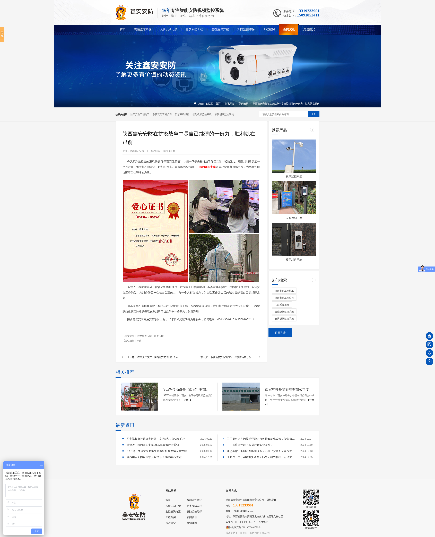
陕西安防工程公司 (162, 114)
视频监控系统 (142, 29)
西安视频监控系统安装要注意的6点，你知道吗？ (156, 439)
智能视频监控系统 (202, 114)
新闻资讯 (289, 29)
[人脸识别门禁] (294, 197)
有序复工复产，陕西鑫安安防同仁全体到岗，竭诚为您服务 (159, 357)
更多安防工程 (194, 29)
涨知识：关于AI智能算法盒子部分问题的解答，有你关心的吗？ (261, 457)
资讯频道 (230, 103)
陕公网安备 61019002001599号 (245, 527)
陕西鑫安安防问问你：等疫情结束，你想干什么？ (233, 357)
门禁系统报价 (182, 114)
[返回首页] (429, 361)
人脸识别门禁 (168, 29)
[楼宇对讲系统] (294, 239)
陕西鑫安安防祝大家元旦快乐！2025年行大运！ (155, 457)
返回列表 (280, 333)
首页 (123, 29)
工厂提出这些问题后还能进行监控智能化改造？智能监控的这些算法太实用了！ (261, 439)
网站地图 (192, 523)
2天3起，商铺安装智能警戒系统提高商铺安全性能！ (158, 451)
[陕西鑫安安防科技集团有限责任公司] (134, 19)
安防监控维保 (246, 29)
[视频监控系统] (294, 156)
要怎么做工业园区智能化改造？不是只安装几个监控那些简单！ (261, 451)
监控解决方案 (220, 29)
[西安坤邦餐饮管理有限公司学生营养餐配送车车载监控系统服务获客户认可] (241, 397)
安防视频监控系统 (224, 114)
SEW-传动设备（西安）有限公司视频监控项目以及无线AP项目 (188, 389)
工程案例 (269, 29)
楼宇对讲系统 (294, 259)
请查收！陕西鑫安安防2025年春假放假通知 (153, 445)
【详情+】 (186, 399)
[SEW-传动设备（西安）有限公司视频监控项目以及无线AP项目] (139, 397)
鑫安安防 (159, 335)
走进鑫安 (309, 29)
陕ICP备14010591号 (245, 522)
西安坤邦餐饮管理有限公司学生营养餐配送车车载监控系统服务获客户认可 (289, 389)
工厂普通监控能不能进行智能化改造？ (250, 445)
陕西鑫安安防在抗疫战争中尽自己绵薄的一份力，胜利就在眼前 (286, 103)
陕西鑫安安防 (144, 335)
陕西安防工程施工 (140, 114)
